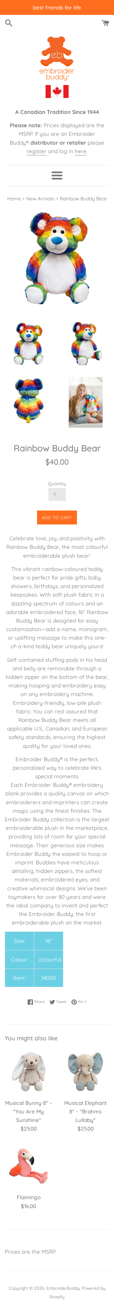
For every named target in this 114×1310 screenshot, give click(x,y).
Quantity (57, 483)
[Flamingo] (28, 1166)
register (37, 151)
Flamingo (29, 1197)
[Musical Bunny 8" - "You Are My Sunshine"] (28, 1071)
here (80, 151)
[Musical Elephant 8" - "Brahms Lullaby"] (85, 1071)
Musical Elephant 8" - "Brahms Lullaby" (85, 1111)
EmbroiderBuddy (63, 1288)
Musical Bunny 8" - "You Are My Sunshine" (28, 1111)
